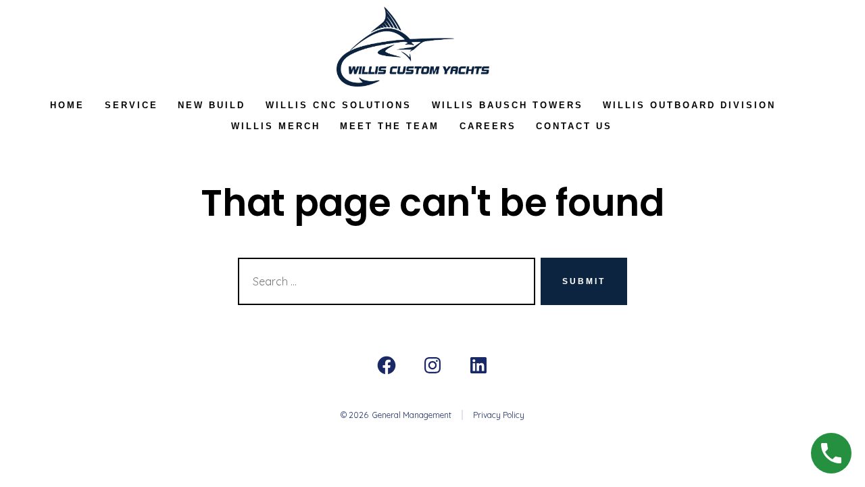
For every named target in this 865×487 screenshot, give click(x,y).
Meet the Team (389, 126)
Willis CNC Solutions (339, 105)
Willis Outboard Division (689, 105)
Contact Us (574, 126)
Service (131, 105)
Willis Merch (275, 126)
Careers (488, 126)
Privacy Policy (498, 415)
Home (67, 105)
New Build (211, 105)
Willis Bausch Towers (507, 105)
